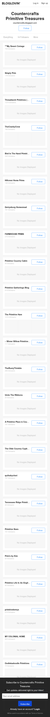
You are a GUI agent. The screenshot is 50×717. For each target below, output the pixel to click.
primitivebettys (12, 609)
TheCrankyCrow (12, 126)
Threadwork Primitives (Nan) (18, 99)
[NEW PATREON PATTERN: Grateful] (11, 326)
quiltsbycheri (11, 475)
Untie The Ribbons (14, 395)
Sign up (44, 3)
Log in (35, 3)
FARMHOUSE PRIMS (14, 234)
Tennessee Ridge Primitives (18, 502)
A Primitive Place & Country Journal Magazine (26, 421)
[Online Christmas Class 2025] (25, 326)
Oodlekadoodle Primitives (17, 663)
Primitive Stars (11, 529)
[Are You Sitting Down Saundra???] (25, 139)
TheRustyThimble (13, 368)
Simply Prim (10, 73)
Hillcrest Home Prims (14, 180)
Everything (8, 37)
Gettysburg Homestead (16, 207)
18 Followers (23, 37)
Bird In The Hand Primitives (18, 153)
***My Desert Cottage (14, 46)
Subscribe (25, 703)
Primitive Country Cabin (16, 260)
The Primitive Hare (13, 314)
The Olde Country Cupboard (18, 448)
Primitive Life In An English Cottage (22, 582)
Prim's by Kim (11, 555)
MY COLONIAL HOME (15, 636)
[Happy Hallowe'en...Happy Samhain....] (38, 139)
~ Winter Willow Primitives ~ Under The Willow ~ (27, 341)
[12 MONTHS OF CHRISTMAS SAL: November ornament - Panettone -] (38, 326)
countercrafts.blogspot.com (25, 22)
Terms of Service (37, 713)
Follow (26, 28)
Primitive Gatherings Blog (17, 287)
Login (37, 709)
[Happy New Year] (11, 139)
